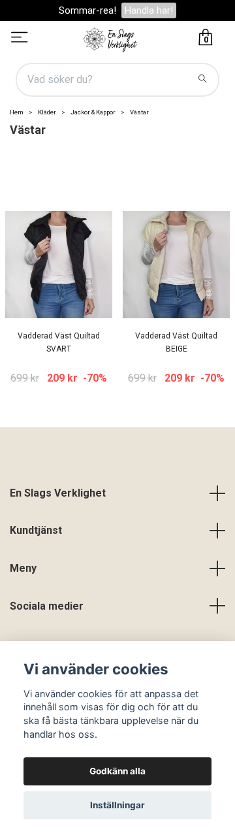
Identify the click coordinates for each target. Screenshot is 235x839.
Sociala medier (47, 606)
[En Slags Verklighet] (110, 38)
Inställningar (117, 805)
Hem (17, 112)
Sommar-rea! (87, 10)
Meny (23, 568)
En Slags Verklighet (58, 493)
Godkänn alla (117, 771)
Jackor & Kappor (93, 112)
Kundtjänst (36, 530)
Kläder (47, 112)
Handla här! (149, 10)
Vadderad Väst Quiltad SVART (59, 342)
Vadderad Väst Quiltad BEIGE (176, 342)
